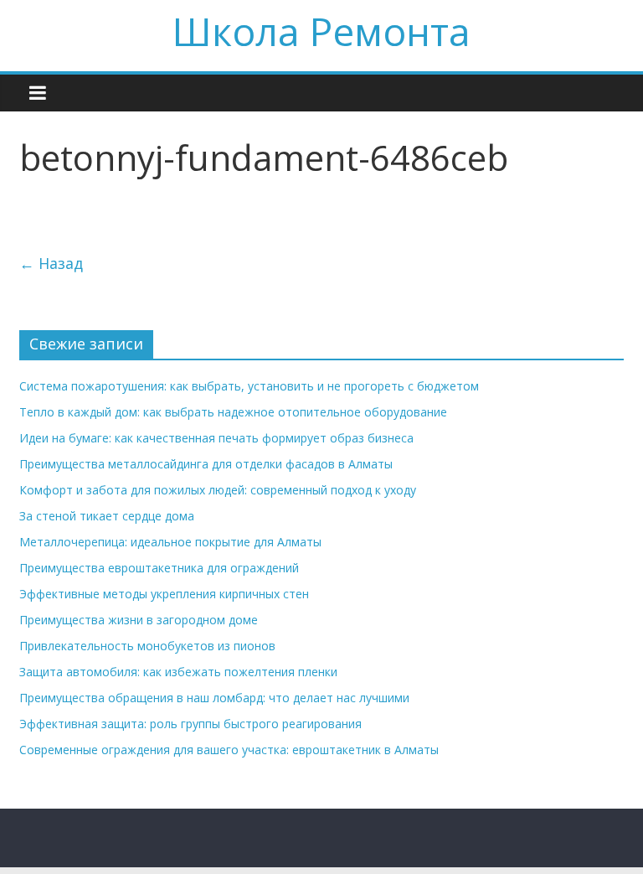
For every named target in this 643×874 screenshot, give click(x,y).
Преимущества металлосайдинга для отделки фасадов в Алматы (206, 464)
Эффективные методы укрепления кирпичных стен (164, 594)
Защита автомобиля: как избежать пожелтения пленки (178, 672)
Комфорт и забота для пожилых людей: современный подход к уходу (217, 490)
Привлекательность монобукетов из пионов (147, 646)
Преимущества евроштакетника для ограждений (159, 568)
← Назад (51, 263)
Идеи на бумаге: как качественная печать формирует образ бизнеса (216, 438)
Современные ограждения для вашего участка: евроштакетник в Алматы (229, 750)
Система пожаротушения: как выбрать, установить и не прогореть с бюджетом (249, 386)
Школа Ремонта (321, 31)
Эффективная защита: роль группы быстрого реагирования (190, 724)
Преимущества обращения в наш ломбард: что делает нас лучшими (214, 698)
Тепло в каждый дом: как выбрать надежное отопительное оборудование (233, 412)
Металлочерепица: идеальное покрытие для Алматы (170, 542)
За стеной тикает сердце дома (106, 516)
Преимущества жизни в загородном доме (138, 620)
